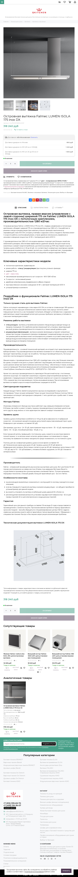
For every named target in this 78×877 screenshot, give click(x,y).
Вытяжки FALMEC (46, 768)
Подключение (8, 852)
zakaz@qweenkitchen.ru (14, 811)
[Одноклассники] (33, 200)
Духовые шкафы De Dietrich (13, 778)
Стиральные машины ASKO (50, 773)
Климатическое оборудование (51, 805)
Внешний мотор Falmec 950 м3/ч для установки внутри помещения (63, 656)
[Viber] (40, 200)
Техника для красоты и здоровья (52, 799)
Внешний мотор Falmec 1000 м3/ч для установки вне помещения (37, 656)
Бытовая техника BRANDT (13, 760)
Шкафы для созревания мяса (50, 828)
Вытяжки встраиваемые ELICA (51, 762)
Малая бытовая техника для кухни (52, 811)
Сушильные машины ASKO (49, 776)
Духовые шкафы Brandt (12, 768)
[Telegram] (47, 200)
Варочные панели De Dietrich (14, 776)
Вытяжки (44, 192)
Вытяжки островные (34, 192)
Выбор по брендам (66, 192)
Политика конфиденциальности (15, 858)
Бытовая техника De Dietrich (13, 773)
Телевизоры (44, 825)
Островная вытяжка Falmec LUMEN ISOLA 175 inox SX (14, 707)
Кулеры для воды (46, 808)
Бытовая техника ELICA (48, 760)
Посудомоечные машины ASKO (51, 778)
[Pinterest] (37, 200)
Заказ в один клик (39, 171)
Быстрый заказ (16, 668)
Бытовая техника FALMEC (19, 192)
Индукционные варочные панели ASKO (54, 781)
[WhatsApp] (44, 200)
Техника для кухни (53, 192)
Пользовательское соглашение (14, 861)
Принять (66, 871)
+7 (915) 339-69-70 (12, 803)
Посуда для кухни (46, 816)
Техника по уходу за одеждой (51, 794)
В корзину (47, 164)
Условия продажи (9, 855)
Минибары (44, 813)
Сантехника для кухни (48, 822)
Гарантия (6, 849)
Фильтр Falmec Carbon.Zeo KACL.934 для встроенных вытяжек (13, 656)
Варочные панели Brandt (12, 762)
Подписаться (49, 744)
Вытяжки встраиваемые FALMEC (52, 771)
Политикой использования (34, 872)
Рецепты (6, 866)
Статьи (5, 864)
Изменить (34, 137)
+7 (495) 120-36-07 (12, 805)
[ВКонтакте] (30, 200)
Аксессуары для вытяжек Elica (51, 765)
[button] (37, 672)
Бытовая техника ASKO (11, 781)
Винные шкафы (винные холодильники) (54, 802)
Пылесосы (44, 819)
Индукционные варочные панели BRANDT (19, 765)
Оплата (6, 847)
